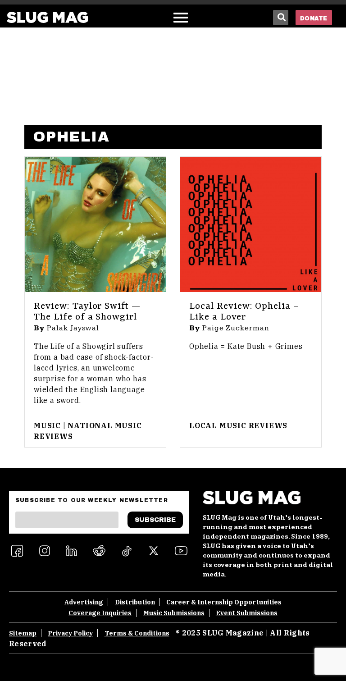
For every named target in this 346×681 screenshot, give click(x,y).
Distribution (135, 602)
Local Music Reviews (238, 425)
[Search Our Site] (280, 17)
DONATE (314, 18)
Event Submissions (247, 613)
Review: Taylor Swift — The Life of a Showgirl (87, 312)
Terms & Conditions (137, 633)
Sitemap (22, 633)
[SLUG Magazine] (47, 17)
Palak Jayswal (73, 328)
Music (47, 425)
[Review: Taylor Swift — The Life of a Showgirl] (95, 224)
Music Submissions (174, 613)
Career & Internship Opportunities (224, 602)
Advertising (83, 602)
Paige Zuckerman (235, 328)
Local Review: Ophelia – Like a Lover (244, 312)
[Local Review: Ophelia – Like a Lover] (250, 224)
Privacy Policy (70, 633)
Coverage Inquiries (100, 613)
